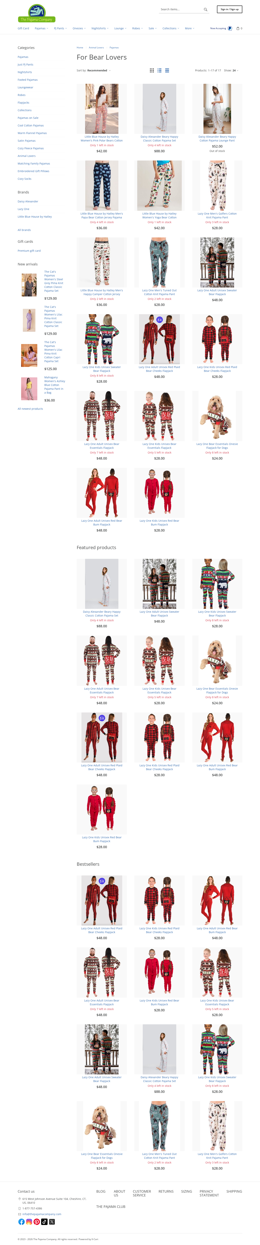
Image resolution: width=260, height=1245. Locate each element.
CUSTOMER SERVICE (142, 1193)
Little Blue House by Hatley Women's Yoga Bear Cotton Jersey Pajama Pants (159, 217)
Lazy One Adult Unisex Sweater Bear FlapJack (217, 292)
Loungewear (25, 87)
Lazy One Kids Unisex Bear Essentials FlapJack (159, 446)
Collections (25, 110)
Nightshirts (25, 72)
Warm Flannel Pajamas (32, 133)
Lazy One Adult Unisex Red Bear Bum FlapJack (101, 522)
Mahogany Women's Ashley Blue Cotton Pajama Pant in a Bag (54, 384)
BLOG (100, 1191)
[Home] (37, 13)
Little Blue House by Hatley (35, 216)
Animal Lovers (27, 156)
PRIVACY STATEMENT (209, 1193)
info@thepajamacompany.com (41, 1214)
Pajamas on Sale (28, 118)
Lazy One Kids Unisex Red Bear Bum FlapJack (159, 522)
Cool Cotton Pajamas (31, 125)
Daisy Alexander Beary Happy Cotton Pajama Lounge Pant (217, 138)
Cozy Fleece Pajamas (31, 148)
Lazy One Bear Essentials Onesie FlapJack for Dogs (217, 446)
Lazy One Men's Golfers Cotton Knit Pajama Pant (217, 215)
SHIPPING (234, 1191)
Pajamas (23, 57)
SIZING (186, 1191)
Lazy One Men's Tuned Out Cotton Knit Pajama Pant (159, 292)
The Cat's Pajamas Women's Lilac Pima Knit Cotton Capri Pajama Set (53, 351)
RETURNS (166, 1191)
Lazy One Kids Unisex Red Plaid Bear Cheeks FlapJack (217, 369)
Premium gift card (29, 250)
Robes (22, 95)
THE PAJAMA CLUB (110, 1206)
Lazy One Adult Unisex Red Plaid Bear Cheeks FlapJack (159, 369)
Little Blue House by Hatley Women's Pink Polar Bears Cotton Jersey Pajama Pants (102, 140)
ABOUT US (119, 1193)
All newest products (30, 408)
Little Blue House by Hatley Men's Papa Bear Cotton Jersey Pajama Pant (102, 217)
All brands (24, 230)
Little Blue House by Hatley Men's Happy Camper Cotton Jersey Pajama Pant (102, 294)
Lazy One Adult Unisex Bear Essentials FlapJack (101, 446)
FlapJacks (23, 102)
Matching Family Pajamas (34, 163)
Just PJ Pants (25, 64)
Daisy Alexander (28, 201)
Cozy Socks (24, 178)
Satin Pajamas (27, 140)
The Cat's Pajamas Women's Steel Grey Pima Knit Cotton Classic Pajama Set (53, 281)
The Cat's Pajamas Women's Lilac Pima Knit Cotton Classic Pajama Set (53, 316)
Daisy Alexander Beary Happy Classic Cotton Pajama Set (159, 138)
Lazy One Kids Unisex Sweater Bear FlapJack (102, 369)
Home (80, 47)
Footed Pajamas (28, 79)
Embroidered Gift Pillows (33, 171)
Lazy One (23, 209)
